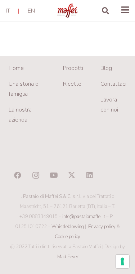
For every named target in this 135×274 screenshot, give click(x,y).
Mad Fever (67, 257)
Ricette (72, 84)
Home (16, 68)
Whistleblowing (67, 226)
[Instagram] (36, 175)
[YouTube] (54, 175)
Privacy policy (102, 226)
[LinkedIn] (90, 175)
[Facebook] (18, 175)
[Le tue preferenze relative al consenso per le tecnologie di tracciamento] (122, 261)
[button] (105, 11)
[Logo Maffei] (67, 11)
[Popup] (125, 11)
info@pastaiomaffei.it (83, 216)
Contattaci (113, 84)
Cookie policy (67, 236)
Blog (106, 68)
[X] (72, 175)
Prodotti (73, 68)
